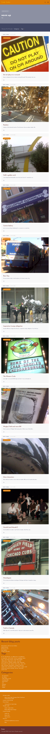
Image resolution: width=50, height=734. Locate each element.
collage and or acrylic (12, 661)
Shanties (3, 685)
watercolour (21, 668)
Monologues (7, 578)
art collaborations (14, 656)
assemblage (19, 658)
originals (3, 666)
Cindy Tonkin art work (6, 678)
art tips (15, 658)
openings (17, 665)
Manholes (4, 684)
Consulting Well (5, 680)
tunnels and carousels (5, 668)
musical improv (12, 665)
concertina (19, 661)
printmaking (10, 666)
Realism (5, 125)
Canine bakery (8, 226)
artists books (10, 658)
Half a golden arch (9, 175)
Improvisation (5, 11)
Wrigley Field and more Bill (12, 426)
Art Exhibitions (21, 656)
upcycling (12, 668)
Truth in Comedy (8, 628)
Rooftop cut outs (4, 648)
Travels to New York (5, 651)
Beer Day (6, 276)
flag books (22, 662)
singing (22, 666)
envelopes (15, 662)
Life (3, 682)
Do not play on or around (11, 75)
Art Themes (4, 677)
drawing (10, 662)
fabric (18, 662)
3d (3, 656)
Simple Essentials (4, 647)
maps (2, 665)
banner (24, 658)
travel (26, 666)
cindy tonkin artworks (8, 659)
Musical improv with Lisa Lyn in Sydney (9, 645)
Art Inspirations (5, 675)
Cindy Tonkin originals (18, 659)
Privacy (3, 729)
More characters (8, 477)
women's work (4, 669)
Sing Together (4, 650)
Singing (3, 687)
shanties (19, 666)
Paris (6, 666)
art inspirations (4, 658)
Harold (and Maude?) (10, 527)
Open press (21, 665)
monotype (6, 665)
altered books (7, 656)
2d (1, 656)
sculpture (15, 666)
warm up (16, 668)
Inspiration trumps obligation (13, 326)
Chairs (2, 659)
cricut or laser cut (4, 662)
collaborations (4, 661)
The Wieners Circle (9, 376)
